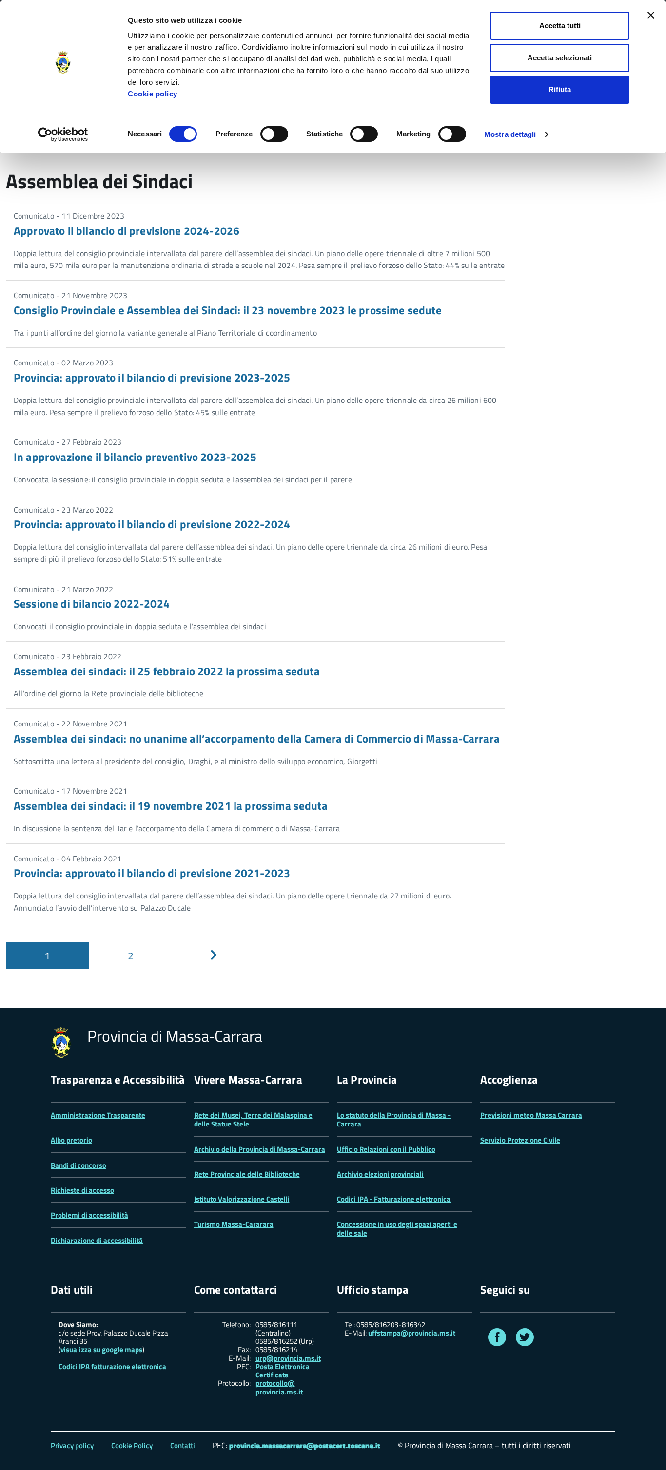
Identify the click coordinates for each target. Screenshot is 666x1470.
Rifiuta (559, 89)
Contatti (182, 1445)
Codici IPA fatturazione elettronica (112, 1366)
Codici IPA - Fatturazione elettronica (394, 1198)
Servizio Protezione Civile (520, 1139)
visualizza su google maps (101, 1349)
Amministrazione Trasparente (98, 1115)
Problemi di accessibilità (89, 1215)
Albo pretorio (71, 1139)
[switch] (274, 134)
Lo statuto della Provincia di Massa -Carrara (394, 1119)
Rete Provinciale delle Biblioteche (247, 1174)
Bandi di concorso (78, 1165)
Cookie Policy (132, 1445)
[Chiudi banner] (650, 15)
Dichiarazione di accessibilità (97, 1240)
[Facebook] (497, 1339)
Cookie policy (152, 94)
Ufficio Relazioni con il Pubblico (386, 1149)
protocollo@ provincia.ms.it (279, 1387)
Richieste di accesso (82, 1190)
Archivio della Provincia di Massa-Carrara (259, 1149)
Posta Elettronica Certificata (282, 1370)
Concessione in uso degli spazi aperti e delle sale (397, 1229)
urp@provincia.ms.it (288, 1358)
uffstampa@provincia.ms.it (411, 1333)
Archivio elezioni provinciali (380, 1174)
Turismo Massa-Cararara (234, 1224)
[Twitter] (525, 1339)
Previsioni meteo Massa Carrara (531, 1115)
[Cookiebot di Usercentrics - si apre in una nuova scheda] (63, 134)
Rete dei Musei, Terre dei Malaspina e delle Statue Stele (253, 1119)
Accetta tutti (560, 25)
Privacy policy (72, 1445)
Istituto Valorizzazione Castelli (242, 1198)
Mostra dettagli (510, 134)
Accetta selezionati (560, 58)
